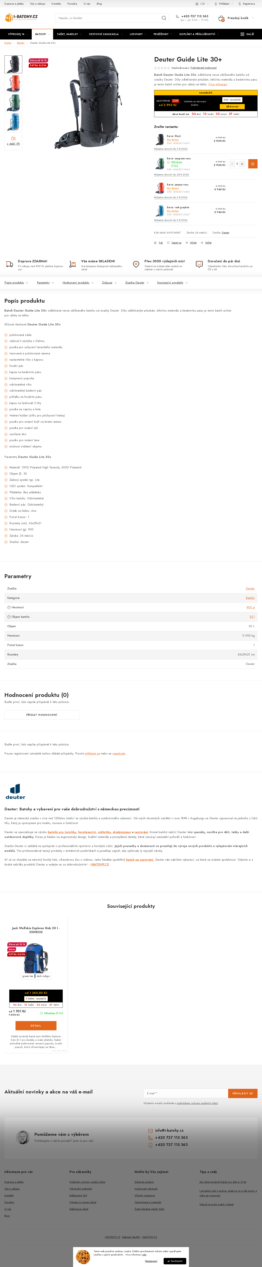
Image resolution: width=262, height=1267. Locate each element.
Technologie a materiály (148, 1202)
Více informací (217, 84)
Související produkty (170, 283)
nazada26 (232, 99)
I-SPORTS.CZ (112, 1237)
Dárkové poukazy (144, 1182)
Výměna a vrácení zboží (83, 1202)
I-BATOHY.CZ (149, 1237)
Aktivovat (232, 106)
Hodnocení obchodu (146, 1189)
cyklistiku (104, 832)
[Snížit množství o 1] (232, 164)
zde (144, 1254)
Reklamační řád (78, 1195)
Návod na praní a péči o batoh (217, 1204)
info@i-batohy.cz (169, 1130)
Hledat (164, 18)
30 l (252, 617)
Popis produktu (14, 283)
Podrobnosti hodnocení (204, 68)
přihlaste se (92, 753)
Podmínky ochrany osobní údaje (87, 1182)
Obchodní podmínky (81, 1189)
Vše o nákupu (37, 4)
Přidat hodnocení (41, 715)
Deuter (225, 232)
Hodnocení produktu (76, 283)
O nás (87, 4)
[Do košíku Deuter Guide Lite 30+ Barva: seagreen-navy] (253, 163)
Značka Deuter (134, 283)
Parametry (43, 283)
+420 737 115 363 (194, 16)
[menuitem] (18, 34)
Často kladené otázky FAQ (149, 1209)
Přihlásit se (243, 1093)
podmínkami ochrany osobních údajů (197, 1103)
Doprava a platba (14, 4)
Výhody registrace (145, 1195)
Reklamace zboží (79, 1209)
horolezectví (87, 832)
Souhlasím (177, 1261)
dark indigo (43, 976)
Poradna (72, 4)
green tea (27, 976)
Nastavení (151, 1261)
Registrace (249, 4)
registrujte (118, 753)
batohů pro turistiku (62, 832)
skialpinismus (122, 832)
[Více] (247, 34)
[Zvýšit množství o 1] (242, 164)
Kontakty (56, 4)
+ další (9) (13, 144)
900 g (251, 607)
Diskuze (107, 283)
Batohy (250, 598)
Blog (99, 4)
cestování (141, 832)
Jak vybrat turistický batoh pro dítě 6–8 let (223, 1182)
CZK (203, 4)
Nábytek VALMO (131, 1237)
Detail (36, 1025)
